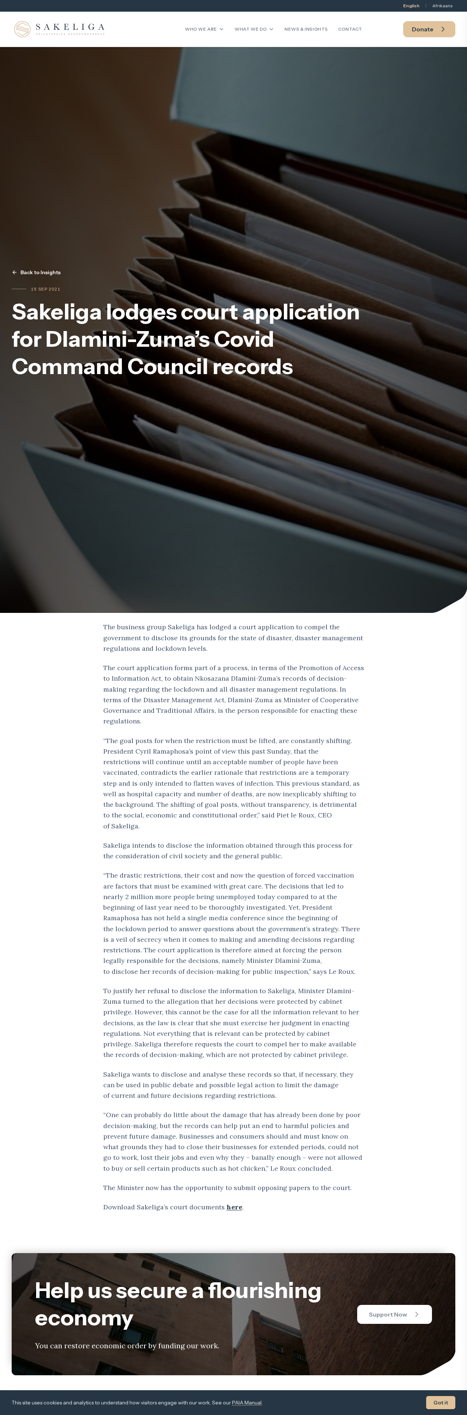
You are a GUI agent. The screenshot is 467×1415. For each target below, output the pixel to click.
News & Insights (306, 29)
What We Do (251, 29)
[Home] (59, 29)
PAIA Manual (247, 1402)
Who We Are (201, 29)
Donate (422, 29)
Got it (440, 1402)
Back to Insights (40, 272)
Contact (350, 29)
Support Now (388, 1314)
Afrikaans (442, 5)
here (234, 1207)
